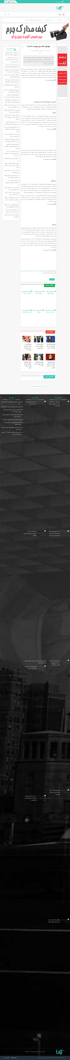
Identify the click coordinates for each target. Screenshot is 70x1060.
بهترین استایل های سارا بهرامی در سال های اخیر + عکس (51, 346)
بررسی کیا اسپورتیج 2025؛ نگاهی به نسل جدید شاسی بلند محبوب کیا (12, 200)
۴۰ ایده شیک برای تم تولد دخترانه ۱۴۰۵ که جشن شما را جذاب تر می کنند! (12, 60)
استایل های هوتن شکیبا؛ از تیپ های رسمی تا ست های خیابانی (51, 365)
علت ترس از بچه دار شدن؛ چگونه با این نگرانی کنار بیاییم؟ (11, 106)
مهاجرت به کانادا (38, 271)
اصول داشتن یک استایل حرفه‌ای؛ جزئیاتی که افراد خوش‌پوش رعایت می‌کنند (11, 117)
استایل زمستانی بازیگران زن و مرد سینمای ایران (39, 346)
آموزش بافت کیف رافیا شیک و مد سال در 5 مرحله (30, 668)
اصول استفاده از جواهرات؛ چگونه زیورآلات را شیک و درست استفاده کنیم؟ (12, 165)
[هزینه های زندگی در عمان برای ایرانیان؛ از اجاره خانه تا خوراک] (27, 373)
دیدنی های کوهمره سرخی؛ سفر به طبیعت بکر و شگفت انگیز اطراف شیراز (11, 129)
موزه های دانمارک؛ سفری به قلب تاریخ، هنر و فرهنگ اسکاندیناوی (12, 81)
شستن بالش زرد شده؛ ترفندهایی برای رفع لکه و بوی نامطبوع (30, 533)
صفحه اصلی (14, 1058)
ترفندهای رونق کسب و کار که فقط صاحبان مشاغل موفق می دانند (11, 206)
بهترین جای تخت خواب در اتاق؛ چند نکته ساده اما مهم (12, 194)
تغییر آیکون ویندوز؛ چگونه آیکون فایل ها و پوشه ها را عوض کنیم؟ (12, 101)
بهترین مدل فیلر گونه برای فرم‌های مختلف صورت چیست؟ (11, 111)
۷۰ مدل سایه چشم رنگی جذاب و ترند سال (31, 403)
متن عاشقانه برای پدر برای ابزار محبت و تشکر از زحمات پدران (12, 211)
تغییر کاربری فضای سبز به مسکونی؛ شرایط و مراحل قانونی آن (12, 183)
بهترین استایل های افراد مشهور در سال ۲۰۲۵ (39, 364)
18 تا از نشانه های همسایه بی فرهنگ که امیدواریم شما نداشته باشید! (31, 798)
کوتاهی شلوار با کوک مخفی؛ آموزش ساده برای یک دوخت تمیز (11, 96)
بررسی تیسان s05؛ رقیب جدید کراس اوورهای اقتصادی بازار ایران (12, 66)
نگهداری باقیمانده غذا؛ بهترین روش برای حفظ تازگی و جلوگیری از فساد (12, 146)
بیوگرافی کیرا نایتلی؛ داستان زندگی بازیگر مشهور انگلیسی (11, 76)
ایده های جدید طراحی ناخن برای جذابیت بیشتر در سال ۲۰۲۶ (27, 347)
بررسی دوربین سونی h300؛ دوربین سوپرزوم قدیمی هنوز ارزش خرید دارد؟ (11, 153)
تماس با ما (58, 2)
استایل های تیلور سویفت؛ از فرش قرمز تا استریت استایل (27, 365)
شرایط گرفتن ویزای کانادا (28, 271)
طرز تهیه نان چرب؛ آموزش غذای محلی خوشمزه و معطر (12, 189)
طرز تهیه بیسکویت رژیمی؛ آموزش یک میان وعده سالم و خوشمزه (12, 140)
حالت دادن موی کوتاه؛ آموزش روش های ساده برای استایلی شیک (11, 123)
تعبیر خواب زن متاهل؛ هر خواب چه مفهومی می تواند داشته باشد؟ (12, 54)
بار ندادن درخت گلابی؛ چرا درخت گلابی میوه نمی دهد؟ (11, 135)
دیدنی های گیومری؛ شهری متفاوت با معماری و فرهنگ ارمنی (11, 176)
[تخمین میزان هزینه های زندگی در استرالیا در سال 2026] (50, 373)
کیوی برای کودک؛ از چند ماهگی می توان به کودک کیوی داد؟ (12, 71)
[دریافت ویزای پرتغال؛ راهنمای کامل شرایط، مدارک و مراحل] (38, 373)
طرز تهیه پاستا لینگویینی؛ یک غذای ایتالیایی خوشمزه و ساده (11, 91)
